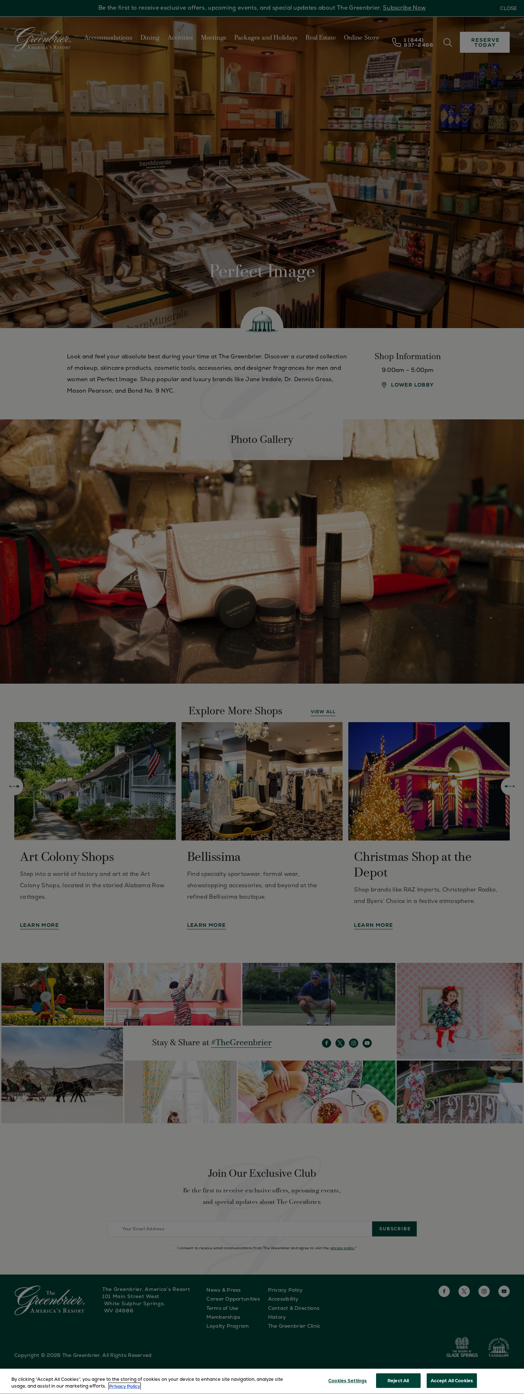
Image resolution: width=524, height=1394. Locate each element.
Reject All (398, 1381)
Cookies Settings (347, 1381)
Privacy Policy (124, 1386)
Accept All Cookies (452, 1381)
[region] (262, 1381)
